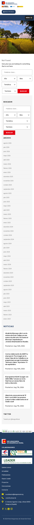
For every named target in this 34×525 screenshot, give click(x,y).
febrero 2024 (7, 268)
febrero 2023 (7, 315)
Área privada (9, 12)
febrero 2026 (7, 168)
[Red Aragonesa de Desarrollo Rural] (9, 4)
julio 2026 (6, 147)
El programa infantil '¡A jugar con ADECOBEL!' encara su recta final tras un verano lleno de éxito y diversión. (16, 380)
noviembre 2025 (8, 181)
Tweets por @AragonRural (11, 419)
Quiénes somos (6, 467)
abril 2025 (6, 210)
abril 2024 (6, 260)
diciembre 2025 (8, 176)
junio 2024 (6, 252)
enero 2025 (7, 222)
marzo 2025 (7, 214)
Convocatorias (6, 486)
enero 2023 (7, 319)
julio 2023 (6, 294)
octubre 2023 (7, 281)
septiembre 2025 (8, 189)
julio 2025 (6, 197)
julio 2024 (6, 248)
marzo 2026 (7, 164)
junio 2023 (6, 298)
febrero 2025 (7, 218)
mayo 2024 (6, 256)
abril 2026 (6, 160)
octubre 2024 (7, 235)
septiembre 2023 (8, 285)
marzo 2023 (7, 310)
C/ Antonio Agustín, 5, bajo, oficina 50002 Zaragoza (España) (17, 503)
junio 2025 (6, 202)
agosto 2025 (7, 193)
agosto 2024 (7, 243)
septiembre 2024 (8, 239)
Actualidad (5, 471)
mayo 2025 (6, 206)
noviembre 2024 (8, 231)
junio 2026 (6, 151)
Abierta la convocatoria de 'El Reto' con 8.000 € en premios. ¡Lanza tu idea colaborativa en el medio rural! (16, 398)
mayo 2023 (6, 302)
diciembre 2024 (8, 227)
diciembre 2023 (8, 273)
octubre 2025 (7, 185)
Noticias (8, 326)
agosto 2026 (7, 143)
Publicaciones (6, 475)
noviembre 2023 (8, 277)
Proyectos (5, 482)
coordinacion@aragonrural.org (14, 494)
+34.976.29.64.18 (10, 498)
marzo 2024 (7, 264)
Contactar (5, 490)
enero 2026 (7, 172)
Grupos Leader (6, 478)
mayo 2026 (6, 155)
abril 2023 (6, 306)
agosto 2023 (7, 289)
